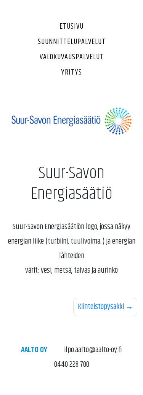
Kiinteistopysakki (101, 307)
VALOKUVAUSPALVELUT (72, 57)
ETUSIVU (71, 27)
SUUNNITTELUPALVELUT (72, 42)
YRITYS (71, 72)
